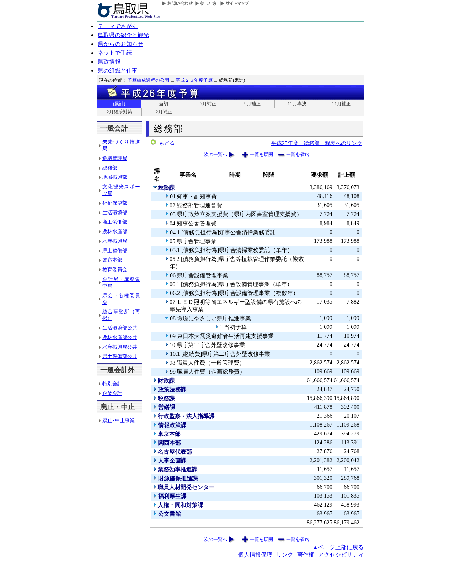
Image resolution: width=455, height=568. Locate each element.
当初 (163, 103)
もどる (167, 143)
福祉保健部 (114, 203)
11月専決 (297, 103)
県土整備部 (114, 250)
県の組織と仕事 (118, 71)
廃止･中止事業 (118, 420)
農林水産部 (114, 231)
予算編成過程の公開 (148, 80)
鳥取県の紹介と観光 (123, 35)
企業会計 (112, 393)
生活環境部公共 (119, 328)
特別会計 (112, 383)
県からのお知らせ (120, 44)
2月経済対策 (119, 111)
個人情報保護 (255, 555)
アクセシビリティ (341, 555)
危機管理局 (114, 158)
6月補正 (208, 103)
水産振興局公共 (119, 347)
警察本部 (112, 260)
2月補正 (164, 111)
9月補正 (252, 103)
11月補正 (341, 103)
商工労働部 (114, 222)
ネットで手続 (115, 53)
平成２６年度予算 (194, 80)
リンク (284, 555)
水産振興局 (114, 241)
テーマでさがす (118, 26)
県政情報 (109, 62)
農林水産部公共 (119, 337)
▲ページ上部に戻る (338, 547)
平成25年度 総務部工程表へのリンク (316, 143)
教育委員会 (114, 269)
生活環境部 (114, 212)
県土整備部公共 (119, 356)
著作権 (305, 555)
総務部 (109, 168)
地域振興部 (114, 177)
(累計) (119, 103)
